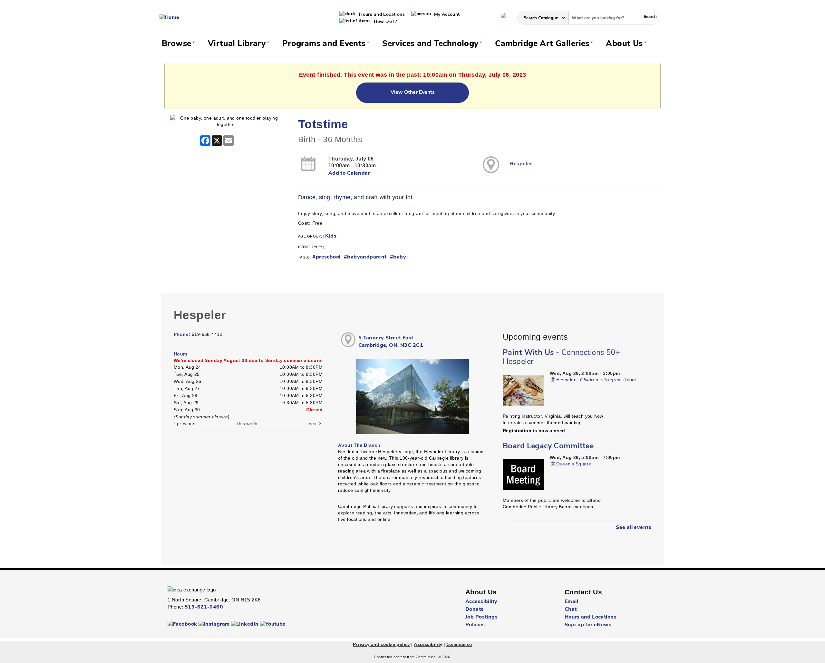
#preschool (326, 257)
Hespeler (521, 164)
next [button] (314, 423)
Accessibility (481, 601)
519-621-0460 (204, 607)
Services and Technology (431, 44)
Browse (178, 44)
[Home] (170, 17)
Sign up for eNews (588, 625)
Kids (330, 236)
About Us (625, 44)
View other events (413, 92)
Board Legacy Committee (548, 446)
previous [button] (185, 423)
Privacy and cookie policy (381, 644)
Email (571, 601)
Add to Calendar (349, 173)
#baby (398, 257)
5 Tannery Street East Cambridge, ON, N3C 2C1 (390, 342)
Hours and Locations (381, 14)
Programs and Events (325, 44)
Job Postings (481, 617)
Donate (474, 609)
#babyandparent (365, 257)
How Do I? (384, 21)
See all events (633, 527)
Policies (475, 625)
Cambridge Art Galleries (543, 44)
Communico (459, 644)
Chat (571, 609)
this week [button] (247, 423)
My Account (446, 14)
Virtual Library (238, 44)
